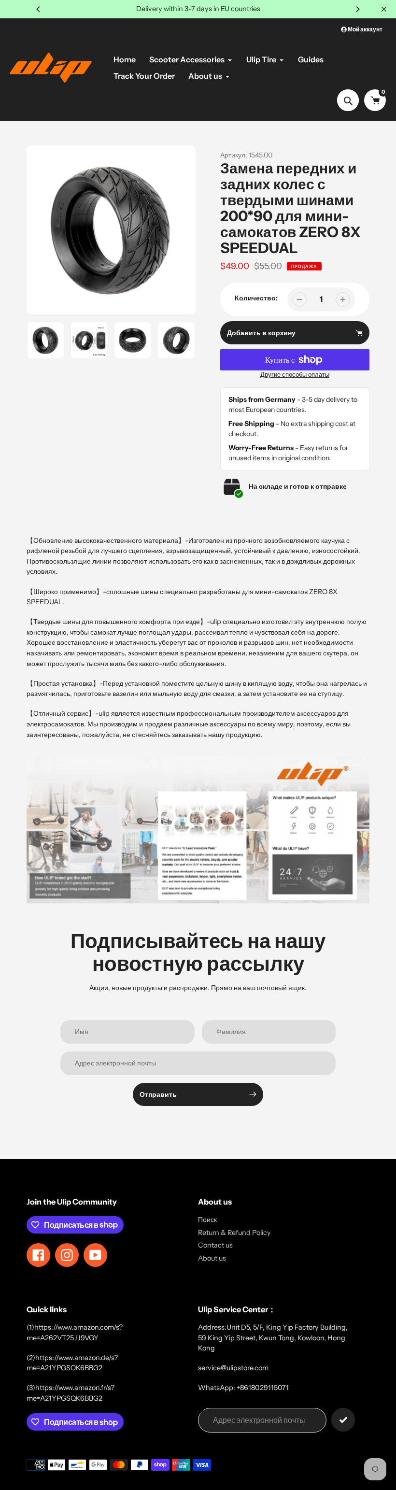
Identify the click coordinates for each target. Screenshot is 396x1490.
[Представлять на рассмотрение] (343, 1420)
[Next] (357, 9)
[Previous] (38, 9)
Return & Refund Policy (234, 1232)
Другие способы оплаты (294, 374)
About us (212, 1258)
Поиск (207, 1219)
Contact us (215, 1245)
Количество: (256, 298)
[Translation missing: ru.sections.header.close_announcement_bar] (384, 9)
